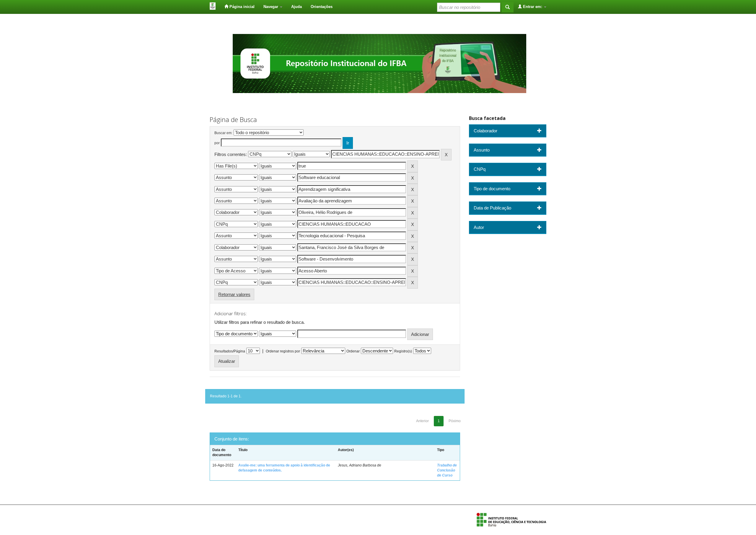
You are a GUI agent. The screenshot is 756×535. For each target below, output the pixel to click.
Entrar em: (532, 6)
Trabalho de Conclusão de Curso (447, 470)
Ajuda (296, 6)
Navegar (271, 6)
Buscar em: (223, 133)
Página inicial (241, 6)
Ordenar (353, 351)
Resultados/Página (229, 351)
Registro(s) (403, 351)
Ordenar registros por (283, 351)
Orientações (322, 6)
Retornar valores (234, 294)
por (217, 143)
